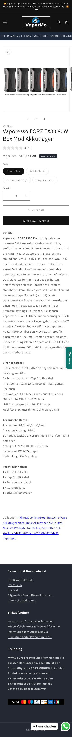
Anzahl (6, 188)
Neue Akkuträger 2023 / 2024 (44, 523)
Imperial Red (46, 180)
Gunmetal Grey (19, 180)
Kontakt (13, 590)
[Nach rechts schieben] (44, 119)
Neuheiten (34, 528)
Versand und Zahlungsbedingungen (31, 621)
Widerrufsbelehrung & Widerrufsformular (34, 626)
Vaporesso (9, 538)
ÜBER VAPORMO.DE (20, 579)
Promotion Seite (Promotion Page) (30, 637)
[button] (5, 22)
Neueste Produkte (14, 528)
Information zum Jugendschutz (28, 631)
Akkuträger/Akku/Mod (32, 517)
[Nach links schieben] (27, 119)
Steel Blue (15, 172)
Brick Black (39, 172)
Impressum (15, 585)
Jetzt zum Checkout (36, 221)
